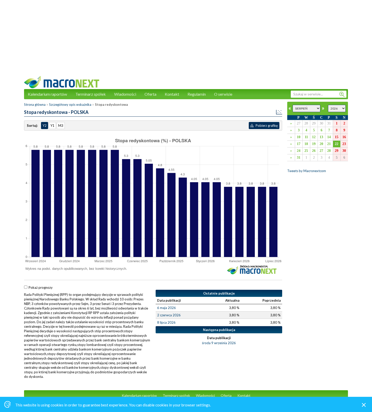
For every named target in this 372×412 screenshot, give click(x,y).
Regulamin (197, 94)
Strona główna (35, 104)
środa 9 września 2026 (219, 343)
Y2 (45, 125)
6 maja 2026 (166, 308)
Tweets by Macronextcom (306, 171)
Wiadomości (125, 94)
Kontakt (172, 94)
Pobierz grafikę (266, 125)
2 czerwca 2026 (169, 315)
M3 (60, 125)
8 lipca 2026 (166, 322)
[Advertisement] (186, 40)
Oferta (150, 94)
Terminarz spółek (90, 94)
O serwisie (223, 94)
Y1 (52, 125)
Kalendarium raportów (47, 94)
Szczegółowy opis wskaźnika (70, 104)
